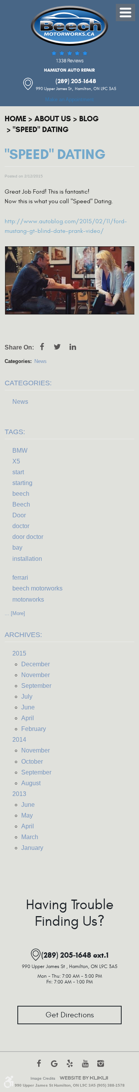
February (33, 729)
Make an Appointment (69, 99)
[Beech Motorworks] (69, 26)
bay (17, 547)
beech (20, 493)
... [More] (15, 613)
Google (54, 1067)
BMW (19, 450)
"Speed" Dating (41, 129)
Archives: (23, 635)
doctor (20, 526)
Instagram (100, 1067)
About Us (52, 119)
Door (19, 515)
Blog (89, 119)
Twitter (57, 350)
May (27, 815)
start (18, 472)
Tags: (15, 432)
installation (27, 558)
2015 (19, 653)
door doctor (27, 536)
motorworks (28, 599)
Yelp (69, 1067)
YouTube (85, 1067)
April (27, 718)
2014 (19, 739)
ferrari (20, 577)
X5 (16, 461)
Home (15, 119)
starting (22, 483)
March (29, 837)
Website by (83, 1078)
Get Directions (70, 1015)
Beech (21, 504)
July (26, 696)
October (32, 761)
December (35, 664)
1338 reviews (69, 61)
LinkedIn (72, 350)
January (32, 848)
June (28, 707)
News (40, 361)
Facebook (41, 350)
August (31, 783)
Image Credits (43, 1078)
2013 (19, 794)
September (36, 685)
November (35, 675)
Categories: (28, 383)
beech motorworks (37, 588)
